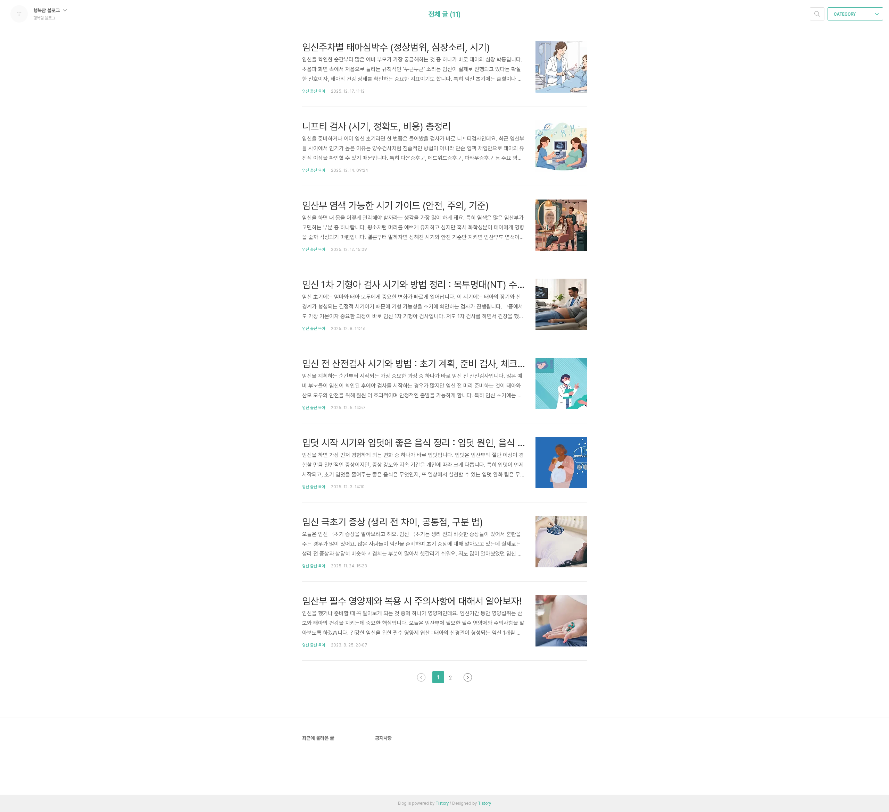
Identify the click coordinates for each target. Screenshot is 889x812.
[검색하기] (817, 14)
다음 (468, 677)
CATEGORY (845, 14)
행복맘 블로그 (47, 10)
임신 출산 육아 (313, 91)
